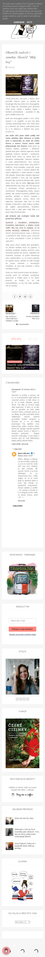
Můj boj (30, 183)
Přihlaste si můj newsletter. (22, 629)
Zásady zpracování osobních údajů (22, 634)
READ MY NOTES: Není (24, 818)
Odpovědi (18, 449)
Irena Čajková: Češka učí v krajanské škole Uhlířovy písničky (25, 845)
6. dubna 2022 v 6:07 (26, 454)
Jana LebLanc (24, 453)
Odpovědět (16, 444)
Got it (29, 22)
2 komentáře (23, 324)
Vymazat (24, 444)
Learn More (19, 22)
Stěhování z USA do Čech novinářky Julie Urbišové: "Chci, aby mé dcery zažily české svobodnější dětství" (27, 833)
